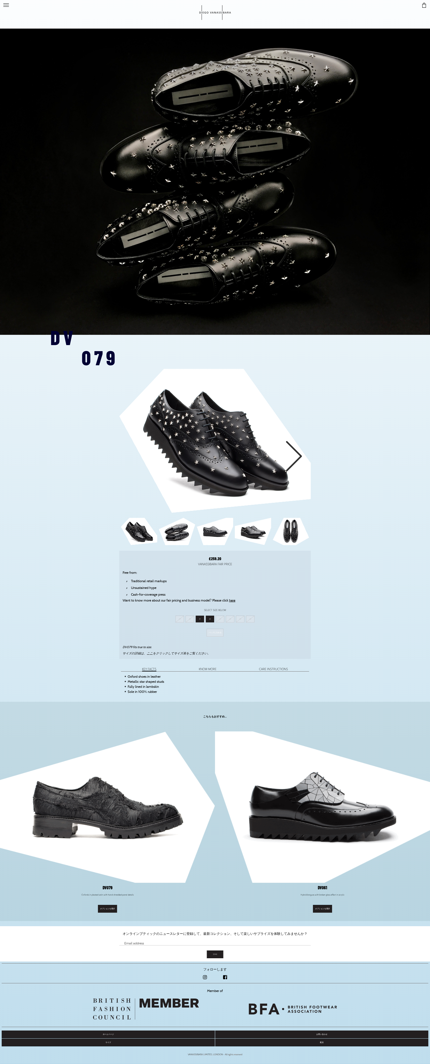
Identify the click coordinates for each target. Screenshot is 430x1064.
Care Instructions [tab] (273, 669)
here (232, 600)
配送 (322, 1042)
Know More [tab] (208, 669)
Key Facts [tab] (149, 669)
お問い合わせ (321, 1034)
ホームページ (108, 1034)
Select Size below (215, 610)
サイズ (108, 1042)
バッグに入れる (215, 632)
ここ (150, 653)
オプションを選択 (107, 909)
